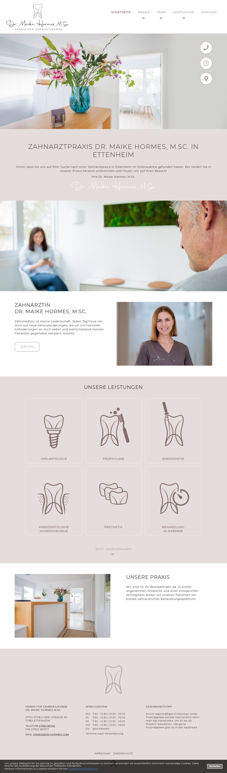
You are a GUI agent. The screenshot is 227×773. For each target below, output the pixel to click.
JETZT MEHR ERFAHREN (113, 549)
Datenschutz (123, 753)
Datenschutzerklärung (83, 769)
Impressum (102, 753)
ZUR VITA (27, 347)
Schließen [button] (215, 766)
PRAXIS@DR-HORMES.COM (51, 734)
